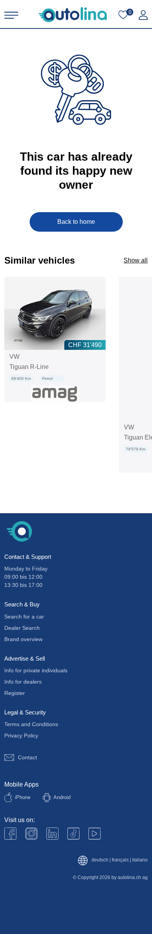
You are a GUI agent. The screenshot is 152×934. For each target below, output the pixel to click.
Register (14, 693)
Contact (27, 757)
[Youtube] (31, 834)
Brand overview (23, 639)
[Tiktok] (73, 834)
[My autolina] (143, 15)
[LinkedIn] (52, 834)
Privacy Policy (21, 735)
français (120, 860)
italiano (140, 860)
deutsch (100, 860)
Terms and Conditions (31, 724)
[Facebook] (10, 834)
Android (62, 797)
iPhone (22, 797)
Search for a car (24, 616)
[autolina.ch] (73, 14)
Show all (136, 260)
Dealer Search (22, 628)
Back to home (76, 221)
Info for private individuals (35, 670)
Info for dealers (23, 682)
